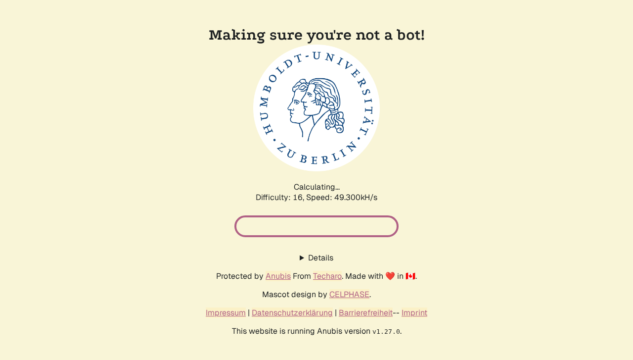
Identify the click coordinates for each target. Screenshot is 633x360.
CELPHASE (349, 294)
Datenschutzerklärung (292, 313)
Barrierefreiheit (366, 313)
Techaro (327, 276)
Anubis (278, 276)
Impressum (226, 313)
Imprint (414, 313)
